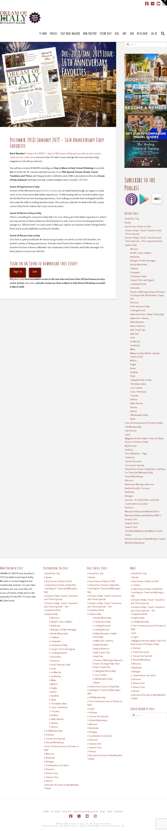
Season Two (131, 527)
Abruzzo (134, 249)
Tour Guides (136, 388)
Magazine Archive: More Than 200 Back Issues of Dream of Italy (144, 440)
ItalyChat (134, 334)
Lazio (132, 337)
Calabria (134, 268)
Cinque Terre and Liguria (142, 280)
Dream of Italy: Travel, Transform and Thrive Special (143, 232)
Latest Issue (131, 430)
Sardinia (134, 372)
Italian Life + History (139, 318)
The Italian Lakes (138, 384)
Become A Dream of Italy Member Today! (145, 539)
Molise (133, 360)
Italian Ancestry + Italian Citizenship (147, 314)
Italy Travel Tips (138, 330)
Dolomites (135, 288)
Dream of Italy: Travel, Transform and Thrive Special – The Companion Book (143, 239)
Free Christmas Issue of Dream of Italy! (144, 423)
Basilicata (134, 257)
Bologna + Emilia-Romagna (143, 260)
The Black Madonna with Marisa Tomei (143, 531)
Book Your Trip (132, 218)
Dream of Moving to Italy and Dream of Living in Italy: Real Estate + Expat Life (147, 295)
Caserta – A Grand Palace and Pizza (142, 500)
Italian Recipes (137, 322)
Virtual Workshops (134, 476)
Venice (133, 411)
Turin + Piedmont (138, 392)
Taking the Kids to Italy (141, 380)
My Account (131, 446)
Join (35, 271)
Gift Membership (133, 427)
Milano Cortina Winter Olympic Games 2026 (145, 355)
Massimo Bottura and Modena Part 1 (142, 511)
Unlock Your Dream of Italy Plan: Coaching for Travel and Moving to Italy (145, 471)
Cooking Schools (138, 284)
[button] (164, 3)
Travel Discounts (133, 461)
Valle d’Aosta (136, 403)
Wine (133, 419)
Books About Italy (138, 264)
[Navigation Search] (162, 37)
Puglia (133, 364)
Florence (134, 302)
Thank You (130, 457)
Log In (127, 434)
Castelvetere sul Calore (136, 504)
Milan (132, 349)
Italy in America (137, 326)
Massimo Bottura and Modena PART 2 (143, 515)
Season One (131, 519)
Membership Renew (135, 543)
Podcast (129, 450)
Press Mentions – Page (136, 453)
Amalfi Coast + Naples (141, 253)
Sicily (132, 376)
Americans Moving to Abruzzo (139, 484)
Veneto (133, 407)
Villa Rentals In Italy (139, 415)
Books (128, 222)
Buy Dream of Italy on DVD (138, 226)
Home (46, 812)
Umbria (133, 399)
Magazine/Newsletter (86, 812)
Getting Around (137, 310)
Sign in (17, 271)
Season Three (132, 523)
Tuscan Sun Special (134, 465)
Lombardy (135, 345)
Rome (133, 368)
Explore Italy (131, 245)
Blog (102, 812)
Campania (135, 272)
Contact (136, 585)
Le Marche (135, 341)
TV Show (56, 812)
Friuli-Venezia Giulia (140, 306)
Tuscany (134, 395)
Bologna (129, 496)
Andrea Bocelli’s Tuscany (137, 488)
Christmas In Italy (138, 276)
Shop (110, 812)
